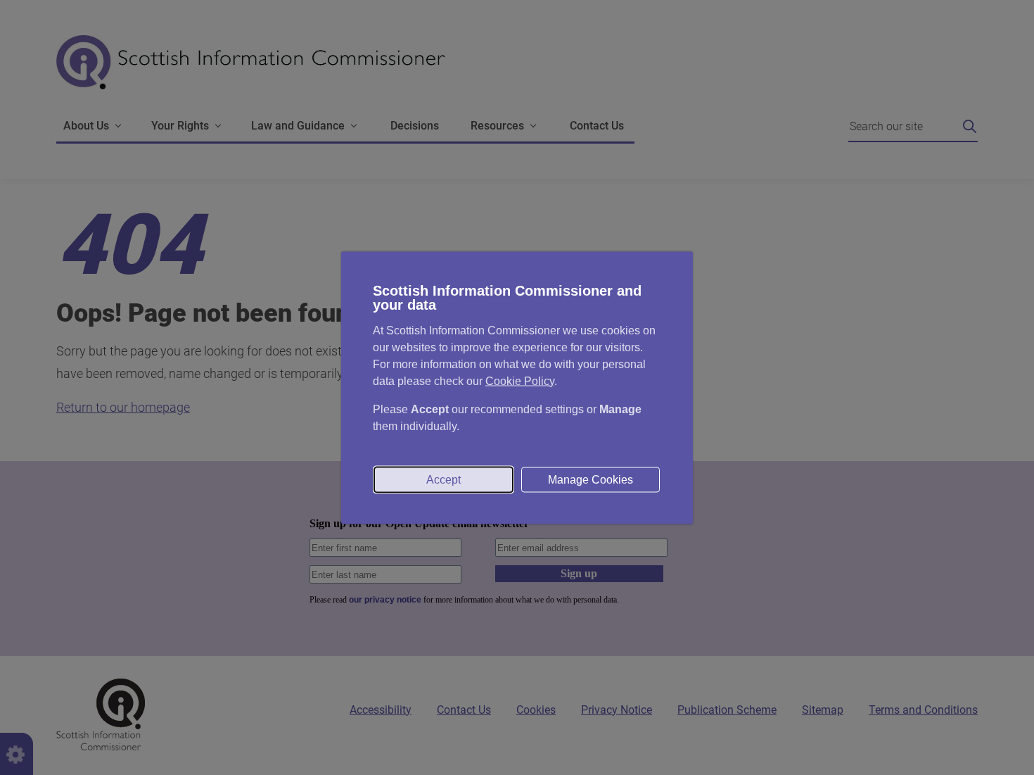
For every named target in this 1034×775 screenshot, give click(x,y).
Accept (443, 479)
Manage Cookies (590, 479)
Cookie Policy (519, 380)
